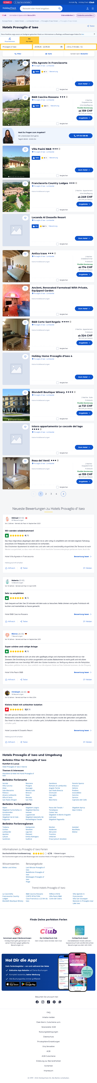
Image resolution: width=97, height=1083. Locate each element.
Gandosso (53, 783)
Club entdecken (67, 15)
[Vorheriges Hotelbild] (5, 76)
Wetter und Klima (9, 867)
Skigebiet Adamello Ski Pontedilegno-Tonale (35, 818)
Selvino (75, 788)
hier (83, 34)
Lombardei (6, 832)
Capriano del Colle (79, 800)
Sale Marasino (8, 790)
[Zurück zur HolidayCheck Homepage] (9, 8)
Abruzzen (53, 832)
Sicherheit (48, 1066)
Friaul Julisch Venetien (58, 839)
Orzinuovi (53, 793)
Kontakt (72, 2)
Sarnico (75, 797)
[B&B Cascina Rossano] (16, 110)
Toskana (5, 827)
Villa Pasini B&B (41, 149)
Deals (6, 2)
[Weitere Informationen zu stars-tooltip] (66, 97)
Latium (5, 836)
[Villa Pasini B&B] (16, 162)
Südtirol (29, 839)
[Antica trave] (16, 266)
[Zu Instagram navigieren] (43, 1002)
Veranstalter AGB (48, 1027)
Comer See (53, 812)
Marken (52, 827)
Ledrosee (52, 817)
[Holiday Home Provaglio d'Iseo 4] (16, 369)
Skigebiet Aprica (78, 807)
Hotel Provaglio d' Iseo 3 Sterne (14, 767)
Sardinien (6, 839)
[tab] (10, 40)
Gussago (29, 788)
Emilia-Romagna (32, 836)
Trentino (52, 834)
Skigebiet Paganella (56, 819)
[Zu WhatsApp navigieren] (60, 1002)
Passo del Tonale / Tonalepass (56, 808)
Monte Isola (30, 790)
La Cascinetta (7, 894)
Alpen (4, 807)
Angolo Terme (54, 788)
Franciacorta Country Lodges (50, 183)
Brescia (28, 793)
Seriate (5, 783)
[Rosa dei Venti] (16, 473)
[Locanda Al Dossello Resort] (16, 230)
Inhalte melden (48, 1017)
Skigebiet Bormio (32, 810)
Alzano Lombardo (9, 795)
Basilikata (76, 829)
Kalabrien (53, 829)
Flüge (28, 882)
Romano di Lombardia (57, 786)
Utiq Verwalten (48, 1046)
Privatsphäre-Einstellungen (48, 1042)
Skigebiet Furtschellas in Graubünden (12, 811)
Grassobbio (76, 793)
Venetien (29, 829)
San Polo (29, 800)
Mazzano (29, 783)
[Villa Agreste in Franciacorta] (16, 76)
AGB (48, 1051)
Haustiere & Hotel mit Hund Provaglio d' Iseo (18, 774)
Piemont (29, 834)
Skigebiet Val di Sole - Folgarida (10, 818)
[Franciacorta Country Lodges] (16, 196)
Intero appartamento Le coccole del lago (57, 426)
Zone (4, 788)
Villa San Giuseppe (80, 898)
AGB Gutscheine (48, 1056)
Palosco (5, 793)
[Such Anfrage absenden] (59, 8)
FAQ (48, 1012)
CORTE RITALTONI (33, 896)
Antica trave (39, 253)
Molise (74, 832)
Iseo (50, 797)
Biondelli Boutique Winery (48, 392)
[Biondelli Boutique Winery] (16, 405)
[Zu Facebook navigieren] (37, 1002)
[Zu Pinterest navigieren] (54, 1002)
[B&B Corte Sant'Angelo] (16, 335)
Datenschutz (48, 1037)
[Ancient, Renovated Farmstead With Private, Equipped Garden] (16, 300)
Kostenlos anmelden (85, 15)
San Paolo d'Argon (9, 800)
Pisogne (29, 786)
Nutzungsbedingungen (48, 1032)
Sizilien (5, 829)
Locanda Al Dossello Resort (49, 217)
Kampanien (30, 827)
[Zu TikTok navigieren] (48, 1002)
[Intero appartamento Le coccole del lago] (16, 439)
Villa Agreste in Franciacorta (49, 62)
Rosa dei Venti (41, 460)
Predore (75, 790)
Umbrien (52, 836)
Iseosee (29, 812)
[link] (87, 8)
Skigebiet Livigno (32, 807)
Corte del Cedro (55, 898)
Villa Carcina (7, 786)
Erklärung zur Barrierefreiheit (48, 1061)
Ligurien (29, 832)
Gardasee (6, 815)
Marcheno (53, 800)
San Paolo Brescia (56, 790)
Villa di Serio (7, 797)
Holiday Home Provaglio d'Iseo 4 (52, 356)
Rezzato (29, 797)
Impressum (48, 1071)
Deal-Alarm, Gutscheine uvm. (48, 1022)
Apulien (5, 834)
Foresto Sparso (78, 783)
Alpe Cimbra (77, 810)
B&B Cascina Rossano (45, 97)
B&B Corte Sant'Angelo (46, 321)
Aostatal (75, 827)
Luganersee (30, 815)
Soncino (75, 795)
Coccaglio (52, 795)
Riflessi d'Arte (54, 894)
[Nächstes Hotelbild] (27, 76)
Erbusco (75, 786)
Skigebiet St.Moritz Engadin (60, 815)
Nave (28, 795)
